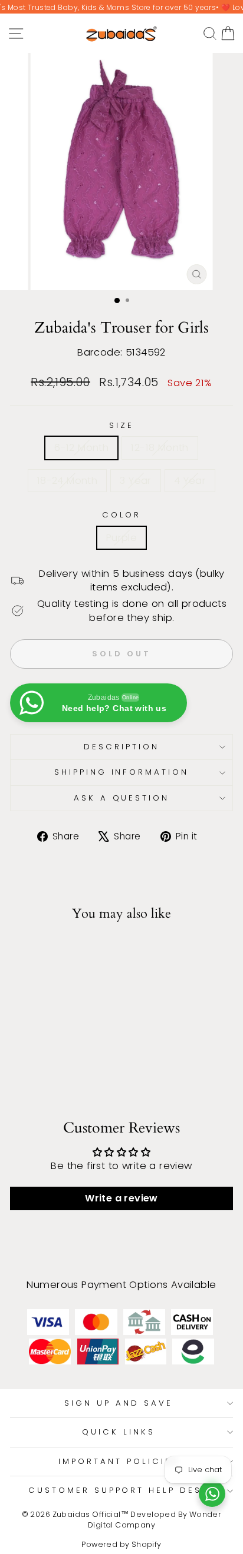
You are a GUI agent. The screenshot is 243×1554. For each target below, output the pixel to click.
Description (121, 746)
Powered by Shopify (121, 1544)
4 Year (190, 480)
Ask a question (122, 797)
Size (121, 425)
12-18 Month (160, 447)
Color (122, 515)
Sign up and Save (118, 1403)
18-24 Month (67, 480)
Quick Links (118, 1431)
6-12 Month (81, 447)
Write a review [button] (121, 1198)
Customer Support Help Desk (118, 1490)
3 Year (135, 480)
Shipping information (121, 772)
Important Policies (118, 1461)
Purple (121, 537)
